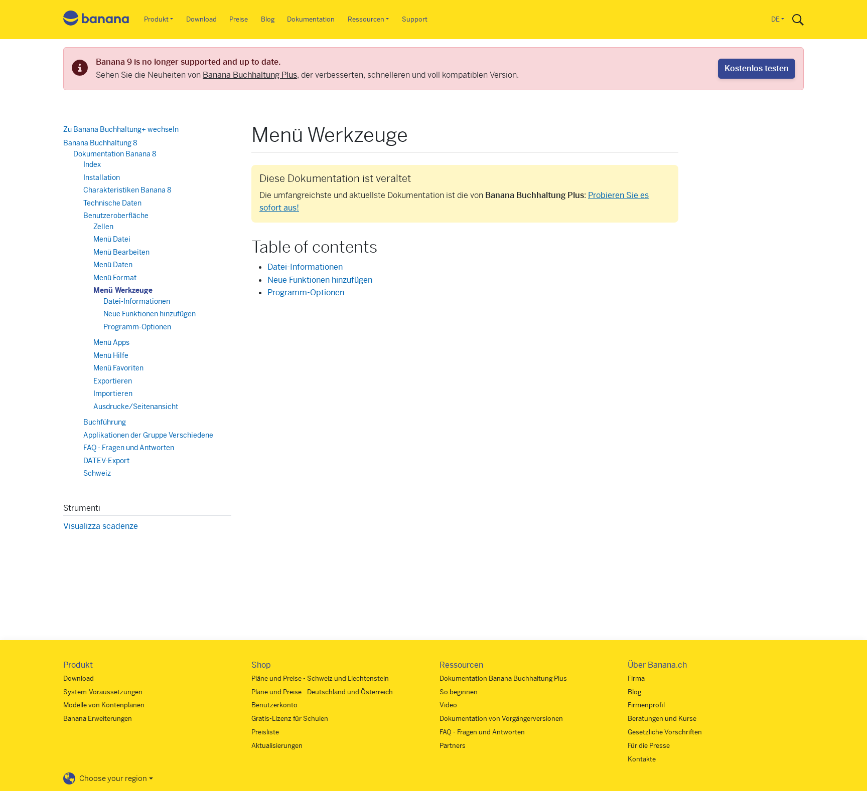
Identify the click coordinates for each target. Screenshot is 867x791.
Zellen (103, 226)
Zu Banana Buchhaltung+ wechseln (121, 129)
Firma (636, 678)
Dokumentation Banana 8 (115, 153)
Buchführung (104, 422)
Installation (101, 177)
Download (201, 19)
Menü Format (114, 277)
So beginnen (459, 692)
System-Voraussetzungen (102, 692)
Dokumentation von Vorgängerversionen (501, 718)
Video (448, 705)
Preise (238, 19)
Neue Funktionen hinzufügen (319, 280)
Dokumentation (311, 19)
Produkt (156, 19)
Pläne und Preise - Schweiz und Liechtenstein (320, 678)
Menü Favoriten (118, 367)
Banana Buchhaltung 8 (100, 142)
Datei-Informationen (305, 267)
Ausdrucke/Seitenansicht (135, 406)
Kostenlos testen (757, 68)
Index (92, 164)
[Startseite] (96, 20)
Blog (267, 19)
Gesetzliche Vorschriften (665, 732)
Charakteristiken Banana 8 (127, 189)
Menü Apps (111, 342)
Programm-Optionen (305, 292)
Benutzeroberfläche (116, 215)
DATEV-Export (106, 460)
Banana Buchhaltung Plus (250, 75)
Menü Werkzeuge (123, 290)
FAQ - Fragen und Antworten (128, 447)
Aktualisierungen (277, 745)
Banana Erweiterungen (97, 718)
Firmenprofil (646, 705)
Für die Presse (649, 745)
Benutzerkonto (274, 705)
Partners (453, 745)
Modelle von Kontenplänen (103, 705)
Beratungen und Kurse (662, 718)
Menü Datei (111, 239)
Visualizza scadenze (100, 526)
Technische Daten (112, 203)
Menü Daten (112, 264)
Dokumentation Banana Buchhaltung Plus (503, 678)
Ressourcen (366, 19)
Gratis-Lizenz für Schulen (289, 718)
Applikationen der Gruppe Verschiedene (148, 435)
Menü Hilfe (110, 355)
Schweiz (97, 473)
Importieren (112, 393)
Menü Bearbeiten (121, 252)
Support (414, 19)
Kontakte (642, 759)
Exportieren (112, 380)
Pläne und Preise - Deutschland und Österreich (322, 692)
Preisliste (265, 732)
